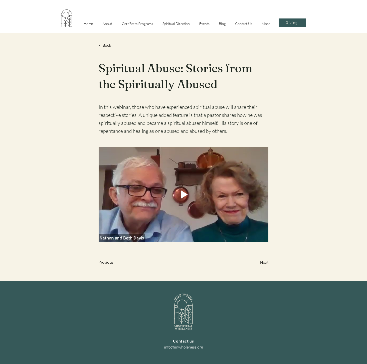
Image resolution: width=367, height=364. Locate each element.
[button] (108, 23)
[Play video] (183, 194)
